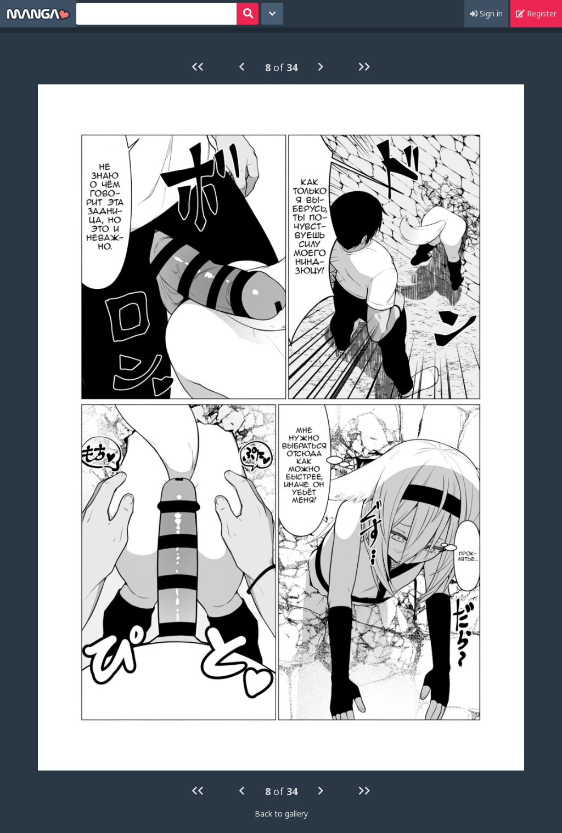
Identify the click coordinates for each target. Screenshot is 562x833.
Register (541, 13)
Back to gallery (281, 813)
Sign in (490, 13)
